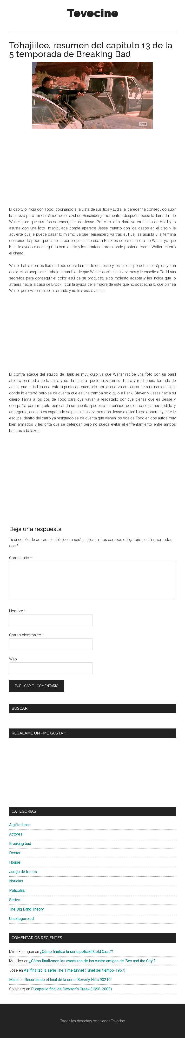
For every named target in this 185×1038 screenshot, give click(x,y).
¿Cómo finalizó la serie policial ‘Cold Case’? (76, 951)
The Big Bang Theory (26, 909)
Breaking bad (20, 843)
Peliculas (17, 890)
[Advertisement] (92, 169)
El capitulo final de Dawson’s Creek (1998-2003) (71, 989)
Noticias (16, 881)
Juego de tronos (23, 871)
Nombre (17, 611)
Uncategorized (21, 918)
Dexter (14, 853)
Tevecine (92, 13)
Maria (14, 979)
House (14, 862)
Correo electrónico (26, 635)
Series (14, 900)
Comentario (20, 558)
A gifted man (20, 825)
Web (13, 659)
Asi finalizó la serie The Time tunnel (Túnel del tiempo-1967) (74, 970)
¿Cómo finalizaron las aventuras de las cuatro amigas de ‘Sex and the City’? (92, 961)
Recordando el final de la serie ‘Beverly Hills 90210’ (68, 979)
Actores (15, 834)
